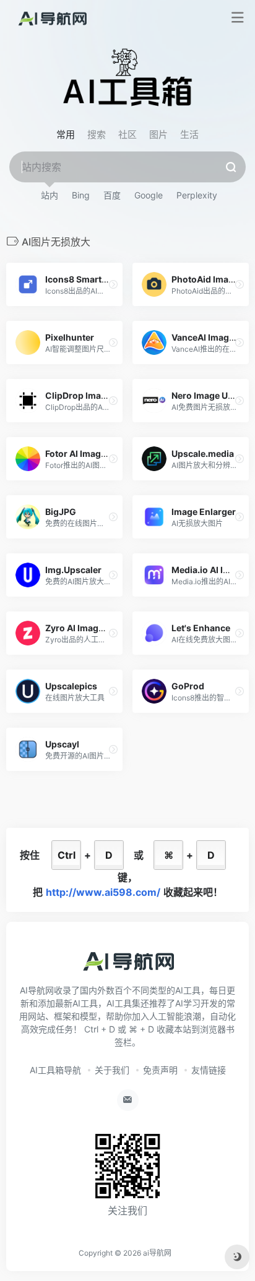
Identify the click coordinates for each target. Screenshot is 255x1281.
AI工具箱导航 (55, 1070)
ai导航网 (157, 1253)
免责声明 (160, 1070)
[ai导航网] (51, 18)
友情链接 (208, 1070)
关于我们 (112, 1070)
